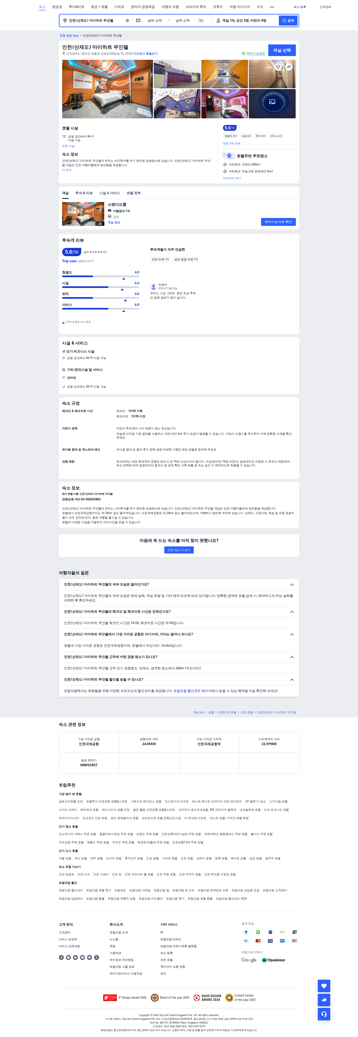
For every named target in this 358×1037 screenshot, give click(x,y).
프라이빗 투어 (196, 7)
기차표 (119, 7)
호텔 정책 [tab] (134, 193)
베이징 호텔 (238, 858)
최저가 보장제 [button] (256, 53)
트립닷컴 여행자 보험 (121, 898)
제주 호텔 (96, 858)
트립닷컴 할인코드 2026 (231, 898)
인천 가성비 (101, 874)
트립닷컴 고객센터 (275, 890)
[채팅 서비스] (324, 1014)
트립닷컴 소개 (119, 932)
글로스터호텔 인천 (71, 801)
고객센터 (64, 932)
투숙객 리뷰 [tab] (84, 193)
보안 (163, 973)
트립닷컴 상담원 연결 (245, 890)
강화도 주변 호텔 (147, 834)
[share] (324, 1000)
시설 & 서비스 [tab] (109, 193)
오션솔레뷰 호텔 (250, 809)
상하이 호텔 (204, 858)
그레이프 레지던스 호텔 (146, 801)
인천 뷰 (116, 874)
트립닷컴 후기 (175, 898)
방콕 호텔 (221, 858)
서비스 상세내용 (69, 946)
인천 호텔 (247, 712)
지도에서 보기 (232, 178)
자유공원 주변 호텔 (71, 842)
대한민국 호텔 (227, 712)
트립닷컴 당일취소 (71, 898)
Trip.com (198, 712)
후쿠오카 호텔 (134, 858)
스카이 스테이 (68, 809)
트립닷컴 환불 (95, 898)
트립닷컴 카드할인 (151, 898)
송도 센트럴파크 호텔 (124, 818)
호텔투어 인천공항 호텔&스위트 (106, 801)
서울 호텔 (65, 858)
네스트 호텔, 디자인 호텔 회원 (229, 818)
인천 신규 (83, 874)
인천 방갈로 (66, 874)
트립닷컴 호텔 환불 (200, 898)
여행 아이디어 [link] (240, 7)
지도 (260, 7)
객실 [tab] (65, 193)
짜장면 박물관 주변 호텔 (153, 842)
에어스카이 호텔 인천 (116, 809)
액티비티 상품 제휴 (172, 966)
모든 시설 (68, 146)
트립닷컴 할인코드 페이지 (192, 691)
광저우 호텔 (273, 858)
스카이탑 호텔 (278, 801)
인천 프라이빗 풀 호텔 (139, 874)
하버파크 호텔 (89, 809)
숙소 (42, 7)
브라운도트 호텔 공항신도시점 (161, 818)
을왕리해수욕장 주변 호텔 (116, 834)
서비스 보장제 (68, 939)
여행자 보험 (170, 7)
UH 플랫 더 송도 (255, 801)
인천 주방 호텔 (166, 874)
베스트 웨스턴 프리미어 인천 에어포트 (217, 801)
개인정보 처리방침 (122, 959)
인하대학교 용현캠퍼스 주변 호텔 (225, 834)
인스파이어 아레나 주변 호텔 (77, 834)
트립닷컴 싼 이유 (183, 890)
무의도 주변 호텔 (123, 842)
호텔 (211, 712)
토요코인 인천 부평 (94, 818)
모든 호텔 (166, 959)
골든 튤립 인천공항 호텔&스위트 (154, 809)
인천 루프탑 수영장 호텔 (220, 874)
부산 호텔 (81, 858)
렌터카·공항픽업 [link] (143, 7)
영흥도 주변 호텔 (98, 842)
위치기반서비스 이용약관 (126, 973)
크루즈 (218, 7)
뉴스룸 (114, 939)
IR (161, 932)
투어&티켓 (76, 7)
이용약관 (115, 953)
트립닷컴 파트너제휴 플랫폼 (178, 946)
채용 (112, 946)
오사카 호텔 (113, 858)
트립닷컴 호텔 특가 (98, 890)
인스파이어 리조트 (177, 801)
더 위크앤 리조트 (195, 818)
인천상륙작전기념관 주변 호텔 (181, 834)
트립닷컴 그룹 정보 (122, 966)
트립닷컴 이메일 (139, 890)
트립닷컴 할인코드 (71, 890)
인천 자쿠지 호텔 (190, 874)
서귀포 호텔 (169, 858)
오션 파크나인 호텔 (276, 809)
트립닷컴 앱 (161, 890)
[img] (107, 89)
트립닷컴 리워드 (170, 939)
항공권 (57, 7)
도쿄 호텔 (152, 858)
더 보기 (67, 169)
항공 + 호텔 (99, 7)
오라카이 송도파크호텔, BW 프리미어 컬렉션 (207, 809)
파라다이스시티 (69, 818)
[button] (272, 7)
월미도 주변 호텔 (262, 834)
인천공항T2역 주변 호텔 (187, 842)
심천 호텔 (255, 858)
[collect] (324, 986)
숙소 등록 (166, 953)
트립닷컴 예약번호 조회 (213, 890)
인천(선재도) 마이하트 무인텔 (95, 47)
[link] (299, 6)
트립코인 (120, 890)
